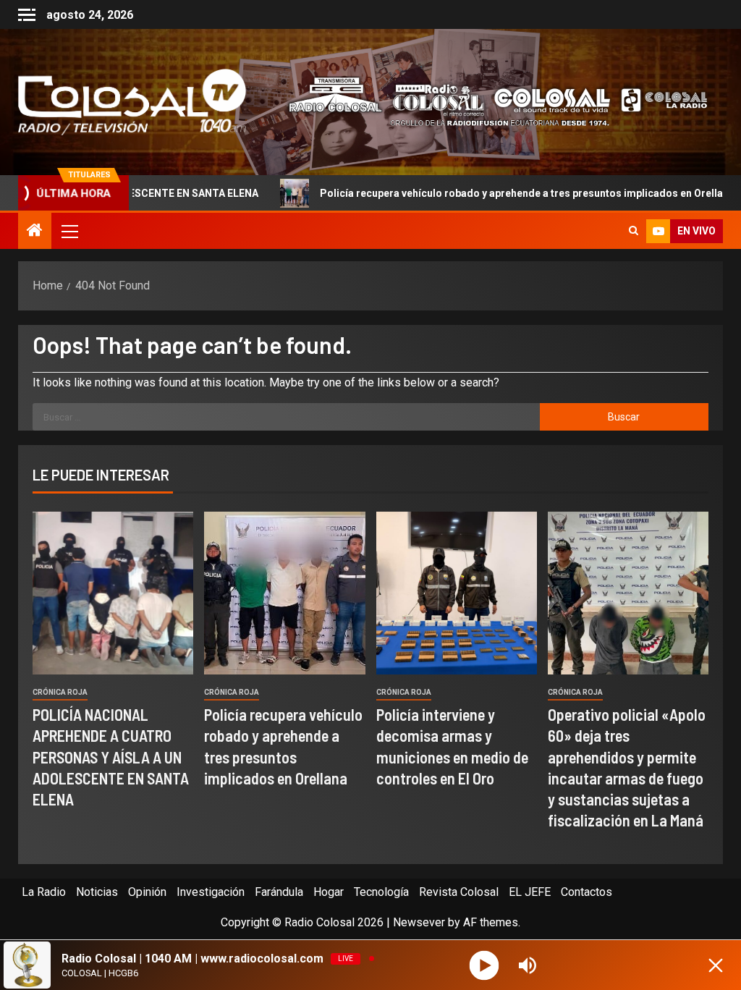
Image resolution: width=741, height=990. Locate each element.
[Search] (633, 231)
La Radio (44, 892)
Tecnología (381, 892)
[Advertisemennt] (490, 101)
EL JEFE (530, 892)
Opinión (147, 892)
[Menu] (68, 231)
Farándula (279, 892)
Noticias (97, 892)
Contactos (586, 892)
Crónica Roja (60, 692)
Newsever (419, 922)
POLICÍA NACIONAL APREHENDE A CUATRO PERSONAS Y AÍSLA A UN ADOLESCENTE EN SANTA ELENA (111, 756)
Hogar (328, 892)
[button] (68, 231)
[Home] (35, 231)
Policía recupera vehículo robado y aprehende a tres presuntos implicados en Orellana (459, 193)
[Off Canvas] (26, 15)
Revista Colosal (459, 892)
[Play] (484, 965)
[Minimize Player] (716, 965)
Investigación (211, 892)
